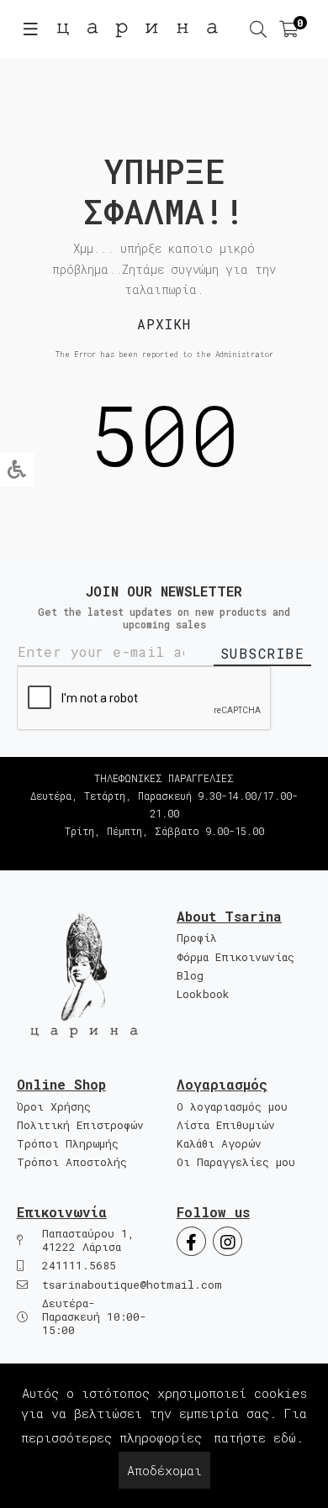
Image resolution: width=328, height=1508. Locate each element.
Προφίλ (197, 938)
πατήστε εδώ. (259, 1437)
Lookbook (203, 994)
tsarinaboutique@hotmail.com (132, 1285)
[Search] (258, 29)
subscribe (262, 653)
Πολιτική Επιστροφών (80, 1125)
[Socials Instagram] (227, 1241)
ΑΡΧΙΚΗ (164, 324)
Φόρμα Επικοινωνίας (235, 957)
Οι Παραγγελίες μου (236, 1162)
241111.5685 (164, 848)
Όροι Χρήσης (54, 1107)
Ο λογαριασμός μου (232, 1107)
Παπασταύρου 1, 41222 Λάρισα (88, 1240)
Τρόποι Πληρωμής (68, 1144)
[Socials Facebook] (191, 1241)
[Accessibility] (17, 469)
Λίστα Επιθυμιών (226, 1125)
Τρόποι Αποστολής (72, 1162)
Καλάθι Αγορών (219, 1144)
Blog (190, 976)
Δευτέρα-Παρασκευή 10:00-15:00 (94, 1317)
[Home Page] (84, 975)
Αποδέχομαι (164, 1470)
